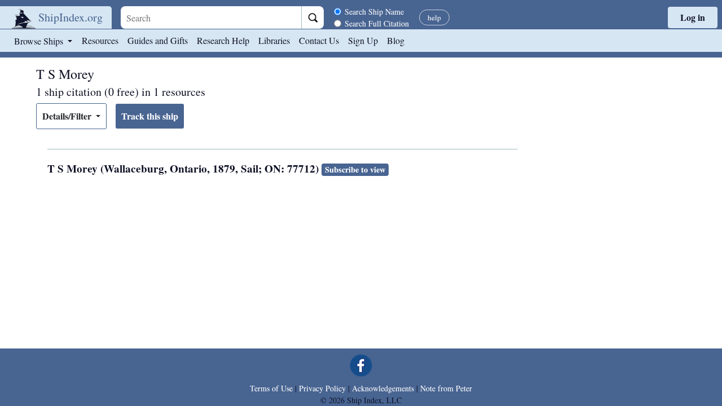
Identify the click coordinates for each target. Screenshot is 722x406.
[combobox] (211, 17)
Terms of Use (271, 388)
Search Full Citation (377, 23)
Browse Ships (39, 41)
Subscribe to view (355, 169)
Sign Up (363, 40)
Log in (692, 17)
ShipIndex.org (70, 17)
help (434, 17)
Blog (395, 40)
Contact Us (319, 40)
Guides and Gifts (157, 40)
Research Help (223, 40)
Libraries (274, 40)
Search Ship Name (374, 11)
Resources (100, 40)
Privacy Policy (322, 388)
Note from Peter (446, 388)
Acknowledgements (383, 388)
